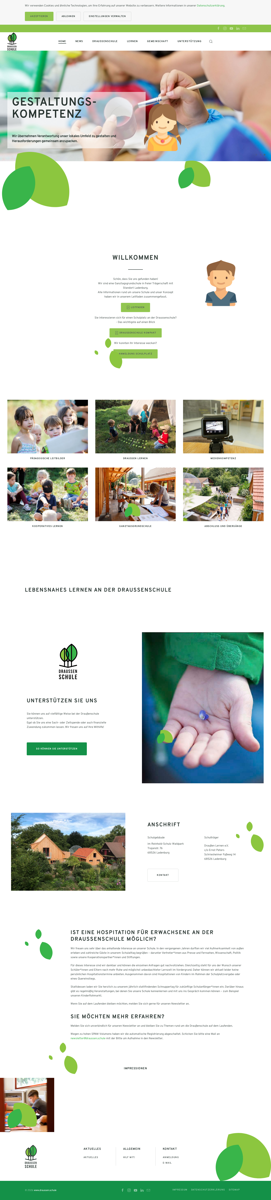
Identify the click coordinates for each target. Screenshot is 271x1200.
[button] (211, 41)
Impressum (179, 1189)
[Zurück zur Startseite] (12, 41)
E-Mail (167, 1162)
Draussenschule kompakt (137, 332)
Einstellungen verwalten (107, 16)
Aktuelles (91, 1157)
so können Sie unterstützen (56, 748)
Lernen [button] (132, 41)
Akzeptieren (39, 16)
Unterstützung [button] (190, 41)
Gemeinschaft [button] (157, 41)
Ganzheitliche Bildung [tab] (260, 155)
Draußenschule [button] (105, 41)
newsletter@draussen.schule (88, 1038)
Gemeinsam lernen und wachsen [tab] (256, 155)
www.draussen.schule (45, 1190)
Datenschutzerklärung (210, 6)
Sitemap (234, 1189)
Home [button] (62, 41)
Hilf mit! (129, 1157)
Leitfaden (138, 307)
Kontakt (163, 875)
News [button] (79, 41)
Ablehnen (68, 16)
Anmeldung (171, 1157)
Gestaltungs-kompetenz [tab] (264, 155)
